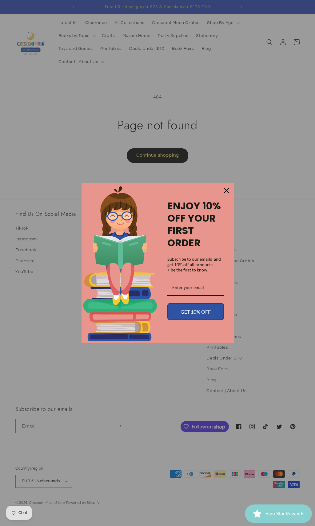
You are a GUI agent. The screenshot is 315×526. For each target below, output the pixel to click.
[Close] (226, 190)
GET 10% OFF (196, 312)
